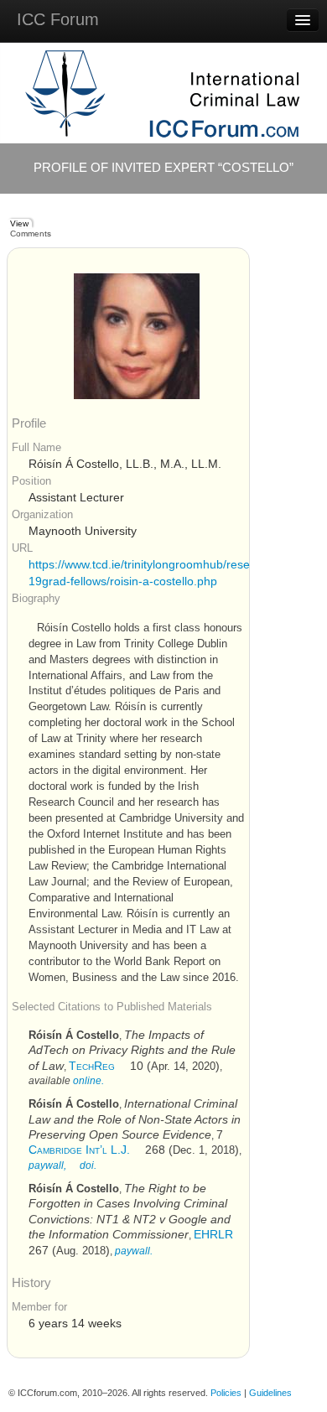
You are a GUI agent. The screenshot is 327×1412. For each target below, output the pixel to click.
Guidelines (270, 1393)
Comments (30, 233)
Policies (225, 1393)
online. (88, 1081)
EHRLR (213, 1234)
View (19, 223)
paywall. (134, 1251)
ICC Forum (58, 19)
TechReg (92, 1065)
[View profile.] (137, 336)
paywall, (47, 1165)
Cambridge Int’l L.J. (79, 1149)
